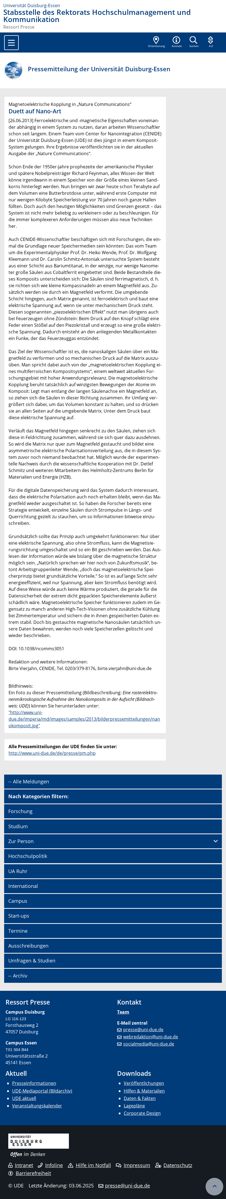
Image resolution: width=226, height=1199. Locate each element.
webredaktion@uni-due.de (150, 1037)
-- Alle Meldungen (28, 781)
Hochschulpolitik (27, 856)
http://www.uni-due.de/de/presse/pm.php (52, 753)
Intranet (24, 1165)
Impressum (137, 1165)
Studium (18, 826)
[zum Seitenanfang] (214, 1186)
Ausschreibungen (28, 945)
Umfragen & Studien (31, 960)
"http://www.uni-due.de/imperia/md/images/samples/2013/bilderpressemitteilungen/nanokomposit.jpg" (84, 719)
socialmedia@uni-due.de (148, 1044)
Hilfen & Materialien (144, 1091)
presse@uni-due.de (143, 1030)
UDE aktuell (24, 1098)
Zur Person (21, 841)
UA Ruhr (17, 871)
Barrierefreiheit (33, 1173)
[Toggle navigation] (11, 42)
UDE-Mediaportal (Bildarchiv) (42, 1091)
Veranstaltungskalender (37, 1106)
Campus (17, 901)
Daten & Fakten (140, 1098)
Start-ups (18, 915)
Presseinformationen (34, 1083)
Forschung (20, 811)
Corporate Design (142, 1113)
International (23, 886)
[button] (176, 42)
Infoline (54, 1165)
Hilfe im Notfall (93, 1165)
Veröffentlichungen (144, 1083)
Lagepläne (134, 1106)
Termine (18, 931)
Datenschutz (177, 1165)
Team (123, 1012)
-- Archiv (17, 975)
